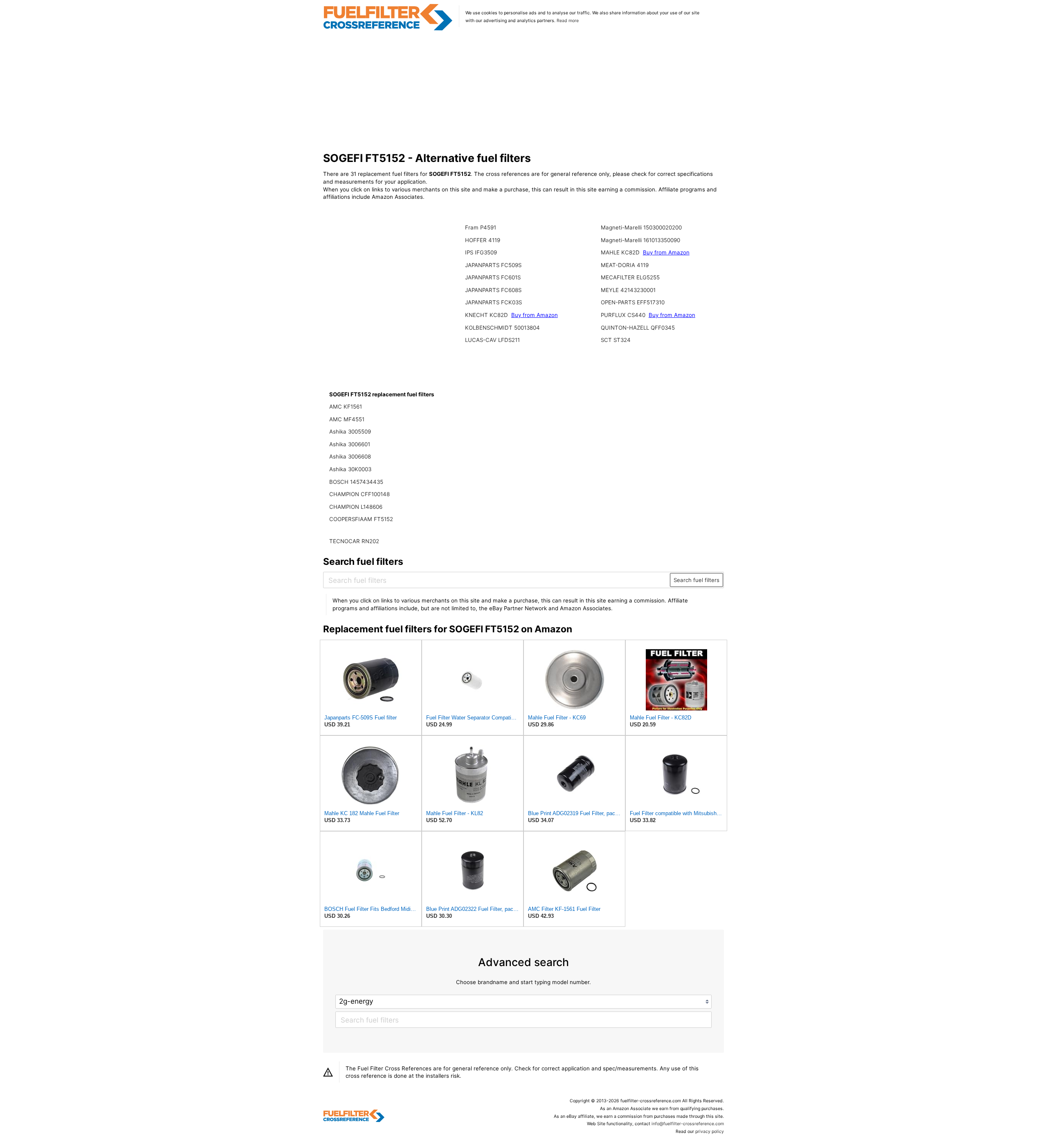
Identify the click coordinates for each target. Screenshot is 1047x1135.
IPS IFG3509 (481, 252)
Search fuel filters (696, 580)
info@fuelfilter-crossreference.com (688, 1123)
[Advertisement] (523, 91)
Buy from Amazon (534, 315)
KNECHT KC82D (487, 315)
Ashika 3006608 (350, 456)
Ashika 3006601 (349, 444)
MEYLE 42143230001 (628, 290)
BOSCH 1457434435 (356, 482)
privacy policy (709, 1131)
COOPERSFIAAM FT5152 (361, 519)
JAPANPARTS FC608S (493, 290)
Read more (568, 20)
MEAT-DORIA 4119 (625, 265)
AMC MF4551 (346, 419)
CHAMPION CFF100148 (359, 494)
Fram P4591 (480, 227)
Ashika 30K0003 (350, 469)
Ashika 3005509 (350, 431)
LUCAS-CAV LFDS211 (492, 340)
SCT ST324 (616, 340)
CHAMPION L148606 (355, 506)
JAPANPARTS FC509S (493, 265)
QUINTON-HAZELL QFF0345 (638, 327)
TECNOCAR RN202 (354, 541)
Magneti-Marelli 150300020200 (641, 227)
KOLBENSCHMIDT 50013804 (502, 327)
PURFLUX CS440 (624, 315)
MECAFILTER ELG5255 (630, 277)
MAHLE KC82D (621, 252)
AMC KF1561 (345, 406)
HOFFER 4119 (482, 240)
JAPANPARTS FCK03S (493, 302)
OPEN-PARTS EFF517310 (633, 302)
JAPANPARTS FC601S (493, 277)
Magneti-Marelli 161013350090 (640, 240)
